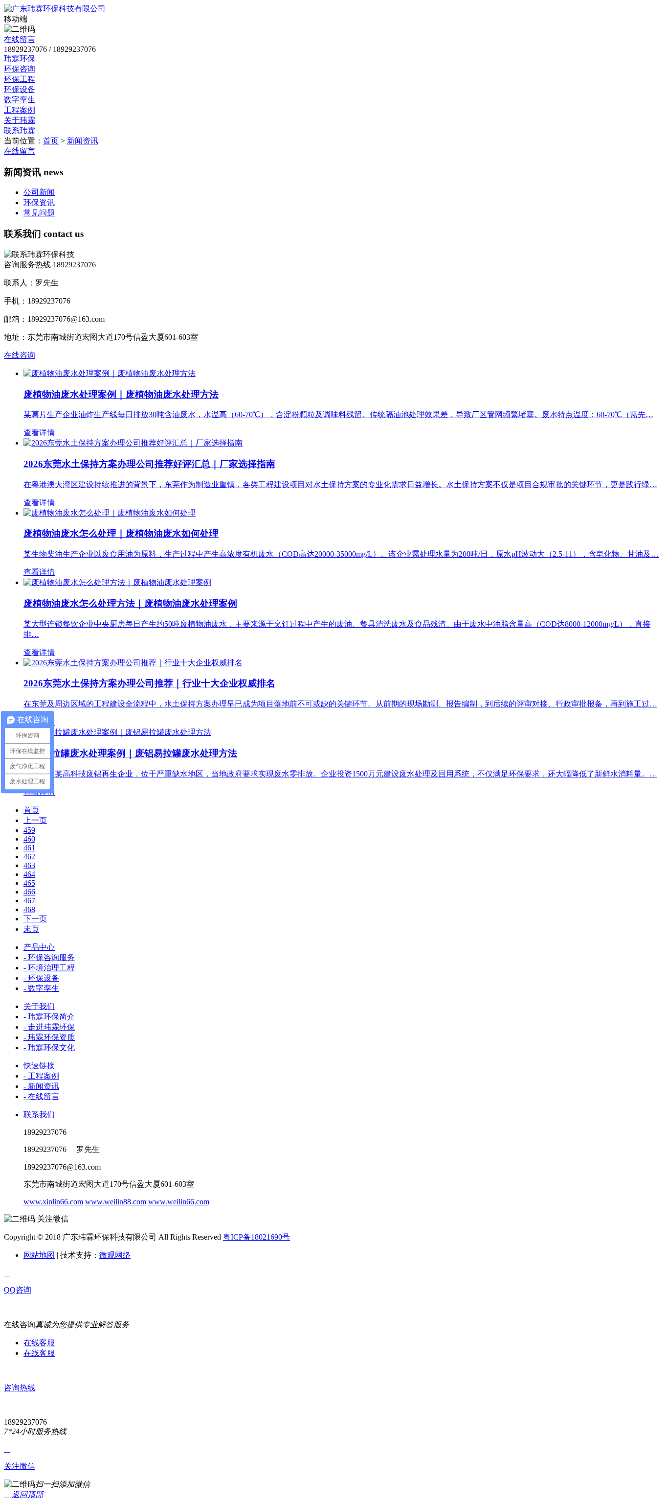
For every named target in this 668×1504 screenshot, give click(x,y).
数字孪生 (19, 99)
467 (29, 900)
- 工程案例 (41, 1076)
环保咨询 (19, 69)
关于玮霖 (19, 120)
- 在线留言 (41, 1096)
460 (29, 839)
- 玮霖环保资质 (49, 1037)
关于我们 (39, 1006)
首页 (51, 141)
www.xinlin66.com (53, 1202)
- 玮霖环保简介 (49, 1016)
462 (29, 856)
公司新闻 (39, 192)
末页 (31, 929)
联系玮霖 (19, 130)
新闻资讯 (82, 141)
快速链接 (39, 1065)
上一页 (35, 820)
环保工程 (19, 79)
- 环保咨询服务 (49, 957)
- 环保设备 (41, 978)
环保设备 (19, 89)
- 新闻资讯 (41, 1086)
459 (29, 830)
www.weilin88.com (115, 1202)
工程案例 (19, 110)
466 (29, 892)
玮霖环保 (19, 58)
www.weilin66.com (178, 1202)
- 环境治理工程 (49, 968)
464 (29, 874)
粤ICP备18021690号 (256, 1237)
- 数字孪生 (41, 988)
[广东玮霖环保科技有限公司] (55, 8)
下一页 (35, 919)
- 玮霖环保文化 (49, 1047)
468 (29, 909)
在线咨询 (19, 355)
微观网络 (115, 1255)
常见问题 (39, 213)
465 (29, 883)
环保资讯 (39, 202)
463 (29, 865)
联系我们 (39, 1114)
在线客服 (39, 1343)
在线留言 (19, 39)
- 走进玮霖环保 (49, 1027)
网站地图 (39, 1255)
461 (29, 848)
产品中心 (39, 947)
